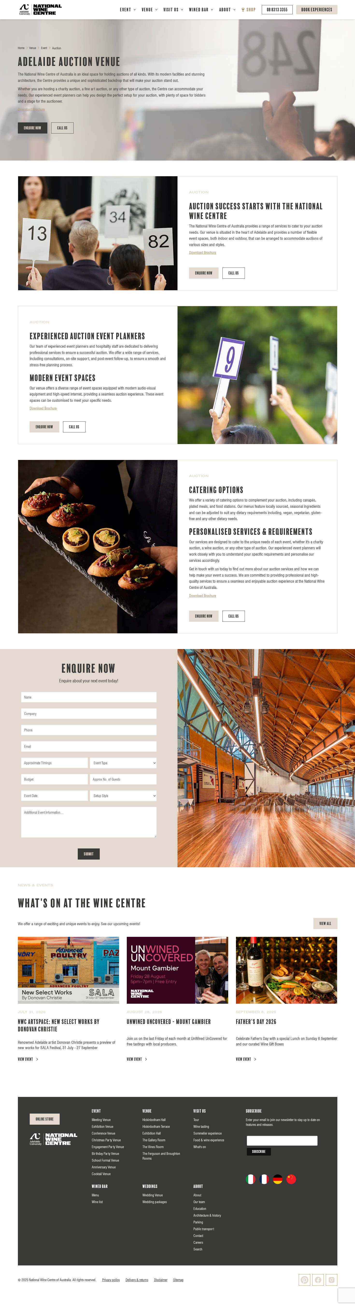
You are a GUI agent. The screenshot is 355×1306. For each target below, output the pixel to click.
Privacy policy (111, 1280)
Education (199, 1209)
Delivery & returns (137, 1280)
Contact (198, 1236)
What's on (199, 1147)
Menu (95, 1195)
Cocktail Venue (101, 1174)
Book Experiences (316, 9)
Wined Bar (199, 9)
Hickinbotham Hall (154, 1120)
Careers (198, 1242)
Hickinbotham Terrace (156, 1127)
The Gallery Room (153, 1140)
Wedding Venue (152, 1195)
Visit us (199, 1111)
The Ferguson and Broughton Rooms (161, 1156)
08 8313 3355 (277, 9)
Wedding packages (154, 1202)
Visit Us (171, 9)
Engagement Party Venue (108, 1147)
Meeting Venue (101, 1120)
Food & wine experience (208, 1140)
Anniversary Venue (104, 1167)
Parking (198, 1222)
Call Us (62, 128)
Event (125, 9)
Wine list (97, 1202)
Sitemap (178, 1280)
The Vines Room (152, 1147)
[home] (41, 9)
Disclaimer (160, 1280)
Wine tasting (201, 1127)
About (225, 9)
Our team (199, 1202)
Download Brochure (31, 109)
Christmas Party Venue (106, 1140)
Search (197, 1249)
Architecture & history (207, 1215)
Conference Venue (103, 1133)
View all (325, 923)
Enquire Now (32, 128)
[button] (128, 9)
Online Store (45, 1119)
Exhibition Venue (102, 1127)
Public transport (203, 1229)
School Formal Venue (105, 1160)
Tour (196, 1120)
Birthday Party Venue (105, 1154)
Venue (147, 9)
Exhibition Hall (151, 1133)
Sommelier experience (207, 1133)
